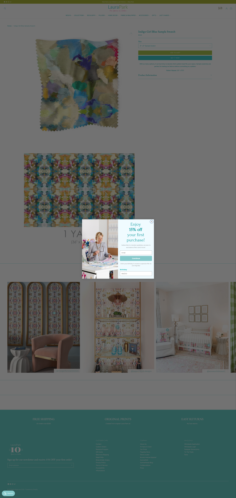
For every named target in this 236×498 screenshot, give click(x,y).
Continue (136, 258)
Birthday (123, 270)
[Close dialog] (151, 221)
